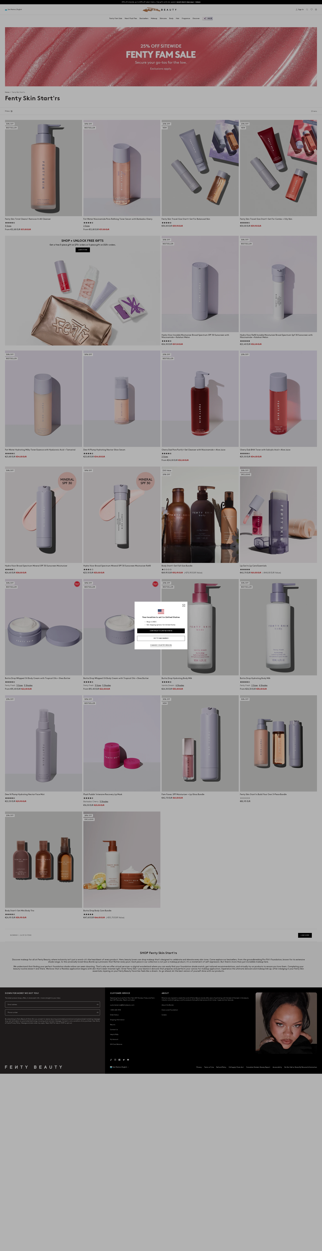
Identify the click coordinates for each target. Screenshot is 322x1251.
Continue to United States (161, 630)
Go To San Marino (161, 638)
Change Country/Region (161, 645)
